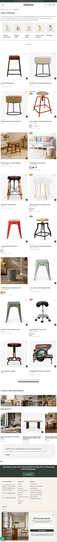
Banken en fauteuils (23, 490)
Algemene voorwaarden (36, 486)
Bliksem (20, 494)
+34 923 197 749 (11, 493)
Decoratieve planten (23, 496)
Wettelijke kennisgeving (36, 492)
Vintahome (2, 9)
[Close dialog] (53, 515)
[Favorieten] (51, 5)
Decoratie (20, 492)
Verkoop (20, 486)
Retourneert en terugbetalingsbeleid (35, 497)
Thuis (3, 509)
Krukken (10, 9)
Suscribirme (42, 530)
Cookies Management (35, 490)
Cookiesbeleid (33, 488)
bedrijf (19, 503)
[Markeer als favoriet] (26, 54)
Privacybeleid (33, 484)
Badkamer (20, 501)
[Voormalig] (2, 1)
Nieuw (19, 484)
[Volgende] (54, 1)
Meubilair (6, 9)
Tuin (19, 499)
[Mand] (27, 78)
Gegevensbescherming (36, 494)
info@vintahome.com (10, 497)
